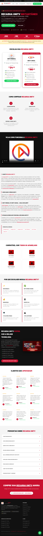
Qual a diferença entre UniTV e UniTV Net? (21, 455)
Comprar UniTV (20, 229)
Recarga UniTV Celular (5, 525)
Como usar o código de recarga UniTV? (21, 459)
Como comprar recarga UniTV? (21, 441)
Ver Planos (20, 25)
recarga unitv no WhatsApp (8, 188)
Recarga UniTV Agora (9, 25)
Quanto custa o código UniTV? (21, 445)
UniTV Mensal (27, 229)
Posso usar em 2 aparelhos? (21, 464)
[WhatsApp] (39, 532)
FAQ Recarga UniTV (26, 521)
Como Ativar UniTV (26, 525)
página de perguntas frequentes (23, 199)
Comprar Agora (38, 3)
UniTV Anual (34, 229)
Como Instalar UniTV (26, 523)
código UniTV (11, 194)
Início (13, 3)
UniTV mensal (5, 205)
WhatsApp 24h (25, 527)
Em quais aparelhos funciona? (21, 450)
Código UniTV (29, 3)
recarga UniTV (5, 176)
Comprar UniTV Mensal (12, 80)
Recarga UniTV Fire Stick (5, 527)
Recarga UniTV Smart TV (5, 523)
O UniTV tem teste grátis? (21, 468)
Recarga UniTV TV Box (5, 521)
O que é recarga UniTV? (21, 436)
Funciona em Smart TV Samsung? (21, 473)
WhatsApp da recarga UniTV (23, 222)
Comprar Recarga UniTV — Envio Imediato (22, 493)
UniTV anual (20, 206)
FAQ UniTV (5, 231)
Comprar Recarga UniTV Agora (10, 360)
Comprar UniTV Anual (31, 84)
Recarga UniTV (22, 3)
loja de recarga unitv (27, 209)
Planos (17, 3)
